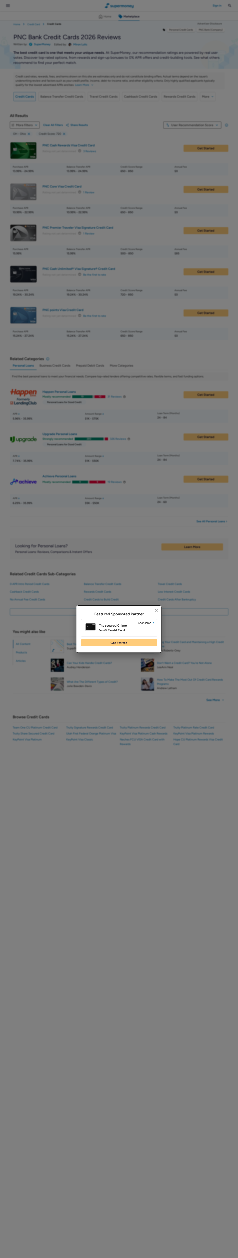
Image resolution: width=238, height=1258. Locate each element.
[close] (156, 610)
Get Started (119, 643)
